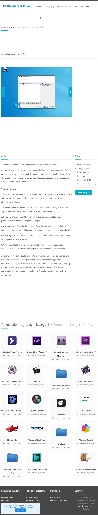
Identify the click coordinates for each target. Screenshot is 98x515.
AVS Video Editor (85, 381)
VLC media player (32, 497)
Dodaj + (39, 17)
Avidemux (36, 381)
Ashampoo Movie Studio (12, 381)
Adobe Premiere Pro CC (85, 352)
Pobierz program (83, 192)
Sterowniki (62, 6)
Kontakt (86, 509)
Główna (39, 6)
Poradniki (84, 6)
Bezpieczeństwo (7, 497)
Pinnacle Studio (86, 439)
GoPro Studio (86, 410)
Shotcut (61, 443)
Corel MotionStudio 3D (61, 385)
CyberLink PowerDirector (12, 410)
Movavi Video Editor (37, 439)
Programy (49, 6)
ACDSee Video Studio (12, 352)
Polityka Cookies (12, 507)
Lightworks (12, 439)
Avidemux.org (86, 184)
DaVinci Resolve (37, 410)
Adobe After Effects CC (37, 352)
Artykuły (73, 6)
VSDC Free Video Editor (36, 469)
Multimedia (5, 500)
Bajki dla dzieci (55, 497)
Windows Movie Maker (86, 469)
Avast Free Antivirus (33, 500)
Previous (3, 92)
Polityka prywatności (85, 506)
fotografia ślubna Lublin (58, 500)
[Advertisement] (49, 41)
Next (70, 92)
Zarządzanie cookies (27, 507)
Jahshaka (61, 414)
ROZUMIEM (20, 510)
